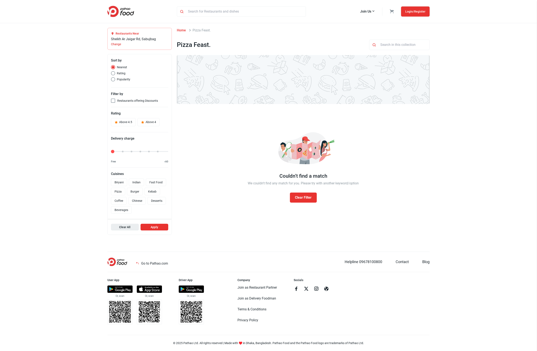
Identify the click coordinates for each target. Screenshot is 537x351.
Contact (402, 262)
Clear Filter (303, 197)
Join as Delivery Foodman (256, 298)
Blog (426, 262)
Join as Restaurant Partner (257, 287)
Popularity (123, 79)
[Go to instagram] (316, 289)
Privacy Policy (247, 320)
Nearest (122, 67)
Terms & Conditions (251, 309)
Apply (154, 227)
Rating (121, 73)
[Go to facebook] (296, 289)
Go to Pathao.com (154, 263)
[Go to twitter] (306, 289)
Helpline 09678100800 (363, 262)
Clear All (124, 227)
